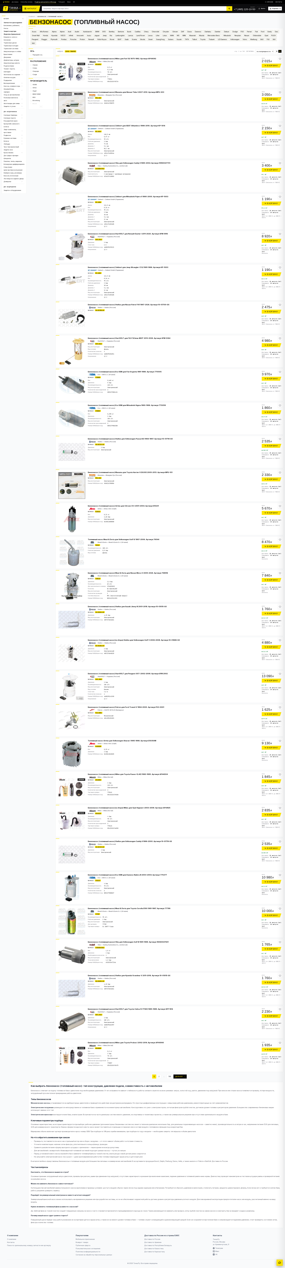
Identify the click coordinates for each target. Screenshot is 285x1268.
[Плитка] (276, 51)
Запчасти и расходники (13, 22)
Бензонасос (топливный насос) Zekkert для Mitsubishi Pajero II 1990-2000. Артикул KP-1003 (128, 196)
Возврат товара (82, 1242)
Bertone (121, 32)
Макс (69, 2)
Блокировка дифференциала (14, 164)
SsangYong (160, 39)
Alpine (62, 32)
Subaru (170, 39)
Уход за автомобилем (12, 95)
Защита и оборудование (12, 190)
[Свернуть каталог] (23, 19)
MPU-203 (98, 98)
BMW (97, 32)
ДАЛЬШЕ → (180, 1076)
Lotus (165, 35)
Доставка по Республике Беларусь (158, 1245)
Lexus (150, 35)
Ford (262, 32)
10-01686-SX (100, 645)
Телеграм (219, 1248)
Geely (269, 32)
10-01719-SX (100, 444)
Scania (134, 39)
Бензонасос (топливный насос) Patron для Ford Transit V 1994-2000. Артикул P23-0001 (126, 707)
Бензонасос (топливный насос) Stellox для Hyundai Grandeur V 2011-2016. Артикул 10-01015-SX (129, 975)
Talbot (194, 39)
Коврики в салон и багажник (10, 38)
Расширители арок (10, 121)
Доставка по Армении (152, 1242)
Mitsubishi (227, 35)
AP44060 (98, 1048)
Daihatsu (208, 32)
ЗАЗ (274, 39)
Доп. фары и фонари (11, 155)
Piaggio (44, 39)
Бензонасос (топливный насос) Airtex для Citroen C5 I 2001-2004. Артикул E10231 (123, 506)
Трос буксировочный (11, 147)
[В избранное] (280, 59)
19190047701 (100, 168)
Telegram (61, 2)
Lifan (157, 35)
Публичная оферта (83, 1245)
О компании (269, 2)
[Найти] (229, 8)
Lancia (130, 35)
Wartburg (253, 39)
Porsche (73, 39)
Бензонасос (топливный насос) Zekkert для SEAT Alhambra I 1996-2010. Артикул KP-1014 (126, 126)
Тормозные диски (10, 43)
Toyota (202, 39)
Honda (45, 35)
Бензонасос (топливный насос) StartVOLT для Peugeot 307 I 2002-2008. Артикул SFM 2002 (128, 674)
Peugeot (35, 39)
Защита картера (10, 31)
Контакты (278, 2)
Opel (266, 35)
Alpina (54, 32)
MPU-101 (98, 478)
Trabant (211, 39)
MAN (172, 35)
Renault (91, 39)
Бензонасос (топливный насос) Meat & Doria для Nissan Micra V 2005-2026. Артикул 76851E (128, 573)
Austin (77, 32)
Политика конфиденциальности (88, 1252)
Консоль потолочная (11, 176)
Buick (129, 32)
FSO (242, 32)
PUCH (273, 35)
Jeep (105, 35)
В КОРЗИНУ (272, 66)
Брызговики (8, 54)
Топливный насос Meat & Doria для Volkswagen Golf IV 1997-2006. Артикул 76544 (123, 539)
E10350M (98, 746)
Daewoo (198, 32)
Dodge (235, 32)
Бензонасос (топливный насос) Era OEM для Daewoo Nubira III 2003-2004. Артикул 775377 (127, 875)
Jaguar (97, 35)
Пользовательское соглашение (88, 1248)
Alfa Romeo (44, 32)
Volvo (245, 39)
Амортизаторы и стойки (12, 51)
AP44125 (98, 813)
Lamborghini (120, 35)
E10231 (98, 511)
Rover (112, 39)
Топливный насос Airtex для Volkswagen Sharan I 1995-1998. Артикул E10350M (122, 741)
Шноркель (7, 158)
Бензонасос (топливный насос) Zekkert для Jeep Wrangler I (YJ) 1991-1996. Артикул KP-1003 (128, 267)
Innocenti (80, 35)
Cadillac (138, 32)
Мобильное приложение (85, 1239)
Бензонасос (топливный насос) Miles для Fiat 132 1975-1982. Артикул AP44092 (122, 59)
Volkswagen (234, 39)
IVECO (63, 35)
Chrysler (166, 32)
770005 (98, 377)
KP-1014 (98, 131)
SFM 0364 (99, 344)
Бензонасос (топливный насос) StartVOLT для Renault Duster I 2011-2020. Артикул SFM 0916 (128, 234)
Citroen (175, 32)
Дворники (7, 57)
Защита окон (8, 150)
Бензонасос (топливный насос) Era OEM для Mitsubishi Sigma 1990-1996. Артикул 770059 (127, 405)
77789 (97, 914)
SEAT (119, 39)
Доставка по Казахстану (154, 1248)
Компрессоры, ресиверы (13, 173)
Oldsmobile (257, 35)
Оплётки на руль (9, 77)
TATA (187, 39)
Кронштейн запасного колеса (11, 125)
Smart (150, 39)
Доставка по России (152, 1239)
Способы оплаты (26, 2)
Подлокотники (9, 66)
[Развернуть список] (41, 107)
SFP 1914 (99, 1014)
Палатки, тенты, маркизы (13, 161)
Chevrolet (155, 32)
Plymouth (54, 39)
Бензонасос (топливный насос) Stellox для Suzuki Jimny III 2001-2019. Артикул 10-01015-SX (127, 606)
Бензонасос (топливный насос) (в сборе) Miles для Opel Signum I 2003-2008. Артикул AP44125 (129, 808)
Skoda (142, 39)
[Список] (279, 51)
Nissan (246, 35)
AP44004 (98, 780)
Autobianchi (87, 32)
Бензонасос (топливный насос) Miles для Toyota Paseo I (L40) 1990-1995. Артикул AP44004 (128, 774)
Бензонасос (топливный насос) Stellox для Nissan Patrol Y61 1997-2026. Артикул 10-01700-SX (128, 305)
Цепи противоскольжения (13, 170)
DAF (182, 32)
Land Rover (140, 35)
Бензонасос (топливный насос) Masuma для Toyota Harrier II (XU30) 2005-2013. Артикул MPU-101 (130, 472)
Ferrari (249, 32)
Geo (276, 32)
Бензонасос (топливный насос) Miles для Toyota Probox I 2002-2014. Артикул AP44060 (126, 1043)
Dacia (189, 32)
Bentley (112, 32)
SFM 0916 (99, 239)
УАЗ (33, 43)
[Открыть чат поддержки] (280, 1263)
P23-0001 (99, 713)
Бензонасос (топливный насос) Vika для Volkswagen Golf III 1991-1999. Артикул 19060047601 (128, 942)
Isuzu (89, 35)
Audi (69, 32)
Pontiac (64, 39)
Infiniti (71, 35)
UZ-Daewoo (222, 39)
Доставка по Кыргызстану (154, 1252)
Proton (82, 39)
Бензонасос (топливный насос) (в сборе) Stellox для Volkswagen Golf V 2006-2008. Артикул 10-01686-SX (134, 640)
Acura (34, 32)
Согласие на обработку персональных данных (94, 1255)
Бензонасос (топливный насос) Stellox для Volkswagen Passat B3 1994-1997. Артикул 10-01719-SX (130, 439)
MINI (184, 35)
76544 (97, 545)
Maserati (192, 35)
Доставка (15, 2)
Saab (127, 39)
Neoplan (238, 35)
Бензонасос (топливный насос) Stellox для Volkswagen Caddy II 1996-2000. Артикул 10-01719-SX (130, 841)
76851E (98, 578)
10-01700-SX (100, 310)
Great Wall (36, 35)
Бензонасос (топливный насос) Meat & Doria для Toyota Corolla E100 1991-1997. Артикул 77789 (129, 908)
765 (169, 1076)
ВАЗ (262, 39)
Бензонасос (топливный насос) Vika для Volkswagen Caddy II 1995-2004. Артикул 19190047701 (129, 163)
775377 (98, 880)
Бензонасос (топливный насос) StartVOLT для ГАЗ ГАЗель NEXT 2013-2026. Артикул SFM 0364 (129, 338)
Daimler (217, 32)
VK (74, 2)
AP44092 (98, 64)
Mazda (201, 35)
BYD (104, 32)
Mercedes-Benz (214, 35)
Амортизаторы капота (12, 63)
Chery (146, 32)
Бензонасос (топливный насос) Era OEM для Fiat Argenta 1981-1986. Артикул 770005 (125, 372)
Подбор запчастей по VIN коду (45, 2)
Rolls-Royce (102, 39)
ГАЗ (268, 39)
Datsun (226, 32)
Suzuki (179, 39)
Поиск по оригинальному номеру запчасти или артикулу (29, 1245)
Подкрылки (8, 80)
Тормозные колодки (11, 46)
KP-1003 (98, 202)
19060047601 (100, 947)
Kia (111, 35)
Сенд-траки (8, 167)
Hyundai (54, 35)
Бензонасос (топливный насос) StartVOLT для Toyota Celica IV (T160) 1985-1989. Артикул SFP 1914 (130, 1009)
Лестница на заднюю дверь (14, 178)
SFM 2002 (99, 679)
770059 (98, 411)
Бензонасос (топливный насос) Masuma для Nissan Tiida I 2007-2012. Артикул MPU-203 (126, 92)
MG (178, 35)
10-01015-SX (100, 612)
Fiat (256, 32)
